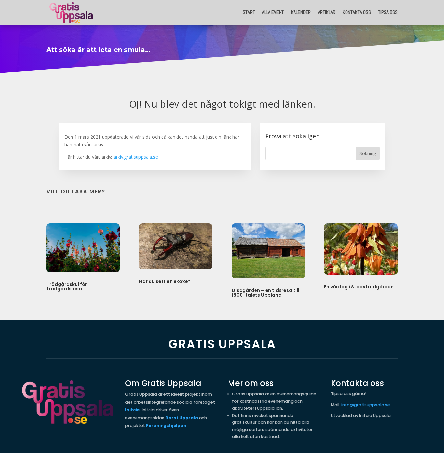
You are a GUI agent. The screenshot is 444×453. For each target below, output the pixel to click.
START (249, 12)
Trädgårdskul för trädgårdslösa (66, 286)
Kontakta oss (357, 12)
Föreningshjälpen (166, 425)
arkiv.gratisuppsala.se (135, 157)
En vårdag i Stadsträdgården (359, 287)
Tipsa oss (388, 12)
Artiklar (326, 12)
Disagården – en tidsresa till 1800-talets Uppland (265, 292)
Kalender (301, 12)
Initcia (132, 410)
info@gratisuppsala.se (365, 404)
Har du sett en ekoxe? (164, 281)
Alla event (273, 12)
